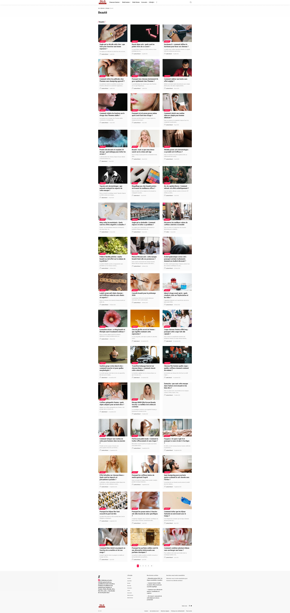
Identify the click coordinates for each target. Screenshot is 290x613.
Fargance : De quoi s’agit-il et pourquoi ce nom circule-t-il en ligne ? (176, 462)
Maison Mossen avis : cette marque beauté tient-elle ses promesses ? (144, 279)
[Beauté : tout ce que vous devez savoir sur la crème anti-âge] (145, 159)
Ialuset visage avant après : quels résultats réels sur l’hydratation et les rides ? (176, 316)
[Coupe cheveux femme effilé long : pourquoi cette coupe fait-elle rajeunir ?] (177, 339)
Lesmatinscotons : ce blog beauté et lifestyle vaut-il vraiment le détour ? (112, 351)
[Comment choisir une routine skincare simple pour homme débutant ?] (177, 123)
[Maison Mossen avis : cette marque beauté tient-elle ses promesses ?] (145, 266)
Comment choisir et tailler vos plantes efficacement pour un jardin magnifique (154, 605)
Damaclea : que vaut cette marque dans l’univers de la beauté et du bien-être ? (176, 407)
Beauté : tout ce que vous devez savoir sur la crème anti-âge (143, 172)
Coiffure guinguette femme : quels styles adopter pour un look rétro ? (112, 424)
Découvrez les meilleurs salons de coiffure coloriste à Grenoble (176, 244)
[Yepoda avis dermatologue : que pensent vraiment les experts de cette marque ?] (112, 196)
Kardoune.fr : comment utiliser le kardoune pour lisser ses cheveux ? (176, 66)
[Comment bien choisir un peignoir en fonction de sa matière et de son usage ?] (112, 558)
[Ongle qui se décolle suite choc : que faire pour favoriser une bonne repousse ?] (112, 54)
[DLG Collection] (102, 23)
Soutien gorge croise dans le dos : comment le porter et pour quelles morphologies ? (111, 389)
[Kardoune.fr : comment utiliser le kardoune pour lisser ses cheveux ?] (177, 54)
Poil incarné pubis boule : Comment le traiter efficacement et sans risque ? (145, 461)
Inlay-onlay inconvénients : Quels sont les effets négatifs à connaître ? (113, 244)
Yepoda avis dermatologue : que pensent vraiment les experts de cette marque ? (111, 209)
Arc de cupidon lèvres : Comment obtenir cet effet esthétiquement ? (176, 208)
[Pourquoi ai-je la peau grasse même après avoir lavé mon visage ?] (145, 123)
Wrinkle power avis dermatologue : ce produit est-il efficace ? (176, 172)
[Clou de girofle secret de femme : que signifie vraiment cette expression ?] (145, 339)
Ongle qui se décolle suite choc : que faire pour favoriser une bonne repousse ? (112, 67)
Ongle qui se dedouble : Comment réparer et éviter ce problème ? (143, 244)
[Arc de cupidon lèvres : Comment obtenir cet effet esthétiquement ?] (177, 196)
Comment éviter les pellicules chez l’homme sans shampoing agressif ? (112, 101)
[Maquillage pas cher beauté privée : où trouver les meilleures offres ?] (145, 196)
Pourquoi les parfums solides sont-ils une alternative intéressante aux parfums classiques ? (145, 571)
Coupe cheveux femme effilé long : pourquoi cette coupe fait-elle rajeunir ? (176, 352)
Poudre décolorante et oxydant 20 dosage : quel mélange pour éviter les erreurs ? (113, 173)
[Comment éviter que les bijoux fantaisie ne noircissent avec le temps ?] (177, 521)
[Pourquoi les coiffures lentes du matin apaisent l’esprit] (145, 485)
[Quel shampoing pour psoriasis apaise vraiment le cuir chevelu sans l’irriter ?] (177, 485)
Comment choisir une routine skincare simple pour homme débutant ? (174, 136)
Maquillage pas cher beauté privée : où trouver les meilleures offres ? (144, 208)
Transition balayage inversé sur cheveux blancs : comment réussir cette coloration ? (143, 389)
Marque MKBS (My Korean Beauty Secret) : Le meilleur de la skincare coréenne (144, 425)
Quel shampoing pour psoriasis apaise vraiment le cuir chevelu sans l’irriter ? (176, 498)
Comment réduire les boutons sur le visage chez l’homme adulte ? (112, 135)
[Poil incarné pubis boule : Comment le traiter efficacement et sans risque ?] (145, 448)
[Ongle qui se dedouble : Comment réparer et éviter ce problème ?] (145, 232)
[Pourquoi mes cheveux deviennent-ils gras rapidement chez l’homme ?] (145, 89)
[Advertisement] (145, 10)
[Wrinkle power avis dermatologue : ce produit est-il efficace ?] (177, 159)
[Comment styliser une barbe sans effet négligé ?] (177, 89)
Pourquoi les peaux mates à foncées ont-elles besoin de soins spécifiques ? (145, 535)
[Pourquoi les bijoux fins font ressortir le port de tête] (112, 521)
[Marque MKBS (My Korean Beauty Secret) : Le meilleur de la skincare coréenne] (145, 412)
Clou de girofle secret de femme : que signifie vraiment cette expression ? (143, 352)
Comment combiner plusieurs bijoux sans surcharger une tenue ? (176, 570)
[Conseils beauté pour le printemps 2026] (145, 303)
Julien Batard (169, 74)
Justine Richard (105, 75)
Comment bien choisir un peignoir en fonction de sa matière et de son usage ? (112, 571)
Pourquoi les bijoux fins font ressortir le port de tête (110, 534)
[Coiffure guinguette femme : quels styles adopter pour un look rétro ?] (112, 412)
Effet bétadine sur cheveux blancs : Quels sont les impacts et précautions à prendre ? (112, 498)
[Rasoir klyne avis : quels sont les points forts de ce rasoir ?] (145, 54)
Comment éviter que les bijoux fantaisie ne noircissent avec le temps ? (175, 535)
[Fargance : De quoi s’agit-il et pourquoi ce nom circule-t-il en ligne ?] (177, 448)
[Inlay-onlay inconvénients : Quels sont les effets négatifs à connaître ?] (112, 232)
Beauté (102, 62)
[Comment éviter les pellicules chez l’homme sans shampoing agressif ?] (112, 89)
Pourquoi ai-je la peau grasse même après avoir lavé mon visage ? (144, 135)
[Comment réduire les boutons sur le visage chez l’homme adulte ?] (112, 123)
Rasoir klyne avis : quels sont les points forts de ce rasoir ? (143, 66)
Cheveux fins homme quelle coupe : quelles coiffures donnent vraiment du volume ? (176, 389)
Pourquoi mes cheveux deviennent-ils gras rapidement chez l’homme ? (145, 101)
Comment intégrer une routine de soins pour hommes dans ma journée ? (112, 462)
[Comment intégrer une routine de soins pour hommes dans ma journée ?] (112, 448)
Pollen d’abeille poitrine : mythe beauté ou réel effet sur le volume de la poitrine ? (112, 280)
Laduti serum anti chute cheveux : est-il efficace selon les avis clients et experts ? (112, 316)
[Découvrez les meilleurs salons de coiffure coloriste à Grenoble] (177, 232)
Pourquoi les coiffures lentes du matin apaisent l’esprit (143, 497)
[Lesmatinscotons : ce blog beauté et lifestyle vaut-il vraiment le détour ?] (112, 339)
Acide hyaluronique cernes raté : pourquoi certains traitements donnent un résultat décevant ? (175, 280)
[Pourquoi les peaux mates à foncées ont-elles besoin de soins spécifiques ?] (145, 521)
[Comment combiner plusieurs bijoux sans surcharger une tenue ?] (177, 558)
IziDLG (167, 253)
